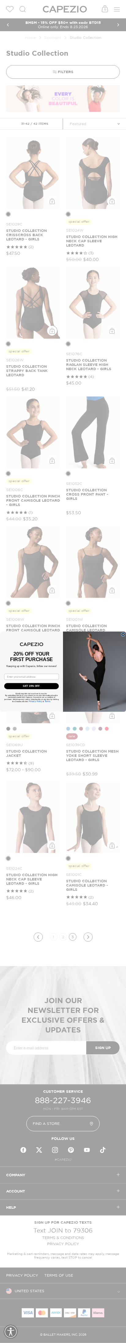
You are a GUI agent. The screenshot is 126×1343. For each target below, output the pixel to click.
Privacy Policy (35, 701)
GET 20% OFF (31, 686)
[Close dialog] (123, 634)
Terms (47, 701)
